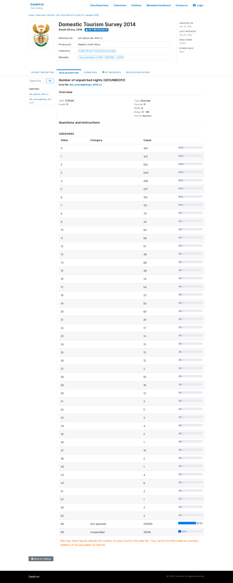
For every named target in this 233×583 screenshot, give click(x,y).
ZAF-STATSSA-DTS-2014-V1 (70, 15)
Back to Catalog (42, 558)
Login (200, 5)
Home (31, 15)
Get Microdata (98, 29)
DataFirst (37, 4)
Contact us (182, 5)
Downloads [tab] (90, 72)
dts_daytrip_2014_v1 (38, 94)
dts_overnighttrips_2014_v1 (86, 84)
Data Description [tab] (69, 73)
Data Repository (99, 5)
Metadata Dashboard (159, 5)
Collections (119, 5)
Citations (136, 5)
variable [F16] (92, 15)
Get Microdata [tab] (112, 72)
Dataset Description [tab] (42, 72)
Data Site (40, 15)
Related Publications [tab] (137, 72)
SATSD (50, 15)
